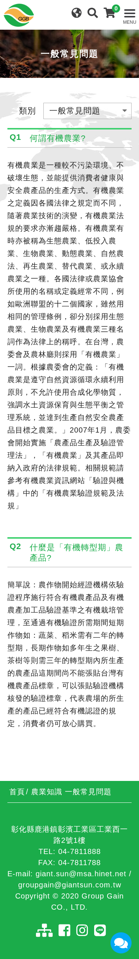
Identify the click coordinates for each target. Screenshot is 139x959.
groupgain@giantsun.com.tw (69, 885)
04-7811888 (79, 851)
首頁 (17, 792)
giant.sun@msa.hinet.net (81, 874)
